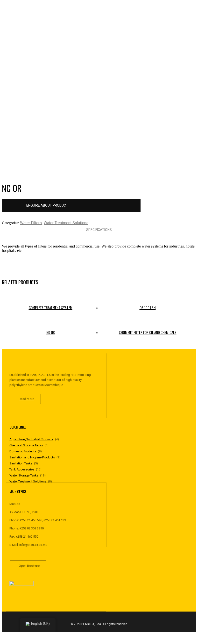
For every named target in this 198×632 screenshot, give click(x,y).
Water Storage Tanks (23, 475)
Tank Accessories (21, 469)
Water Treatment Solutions (66, 223)
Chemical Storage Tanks (26, 445)
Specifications (99, 230)
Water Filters (31, 223)
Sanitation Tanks (20, 463)
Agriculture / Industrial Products (31, 439)
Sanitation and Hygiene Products (32, 457)
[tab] (99, 230)
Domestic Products (22, 451)
